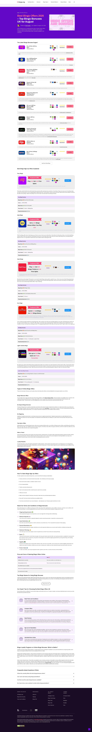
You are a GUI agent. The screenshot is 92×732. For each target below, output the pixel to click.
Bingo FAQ (35, 699)
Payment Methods (54, 2)
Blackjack (65, 700)
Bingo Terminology (51, 698)
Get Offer (70, 46)
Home (18, 12)
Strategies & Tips (51, 695)
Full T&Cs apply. (58, 159)
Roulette (64, 702)
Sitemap (34, 696)
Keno (64, 698)
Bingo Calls (50, 702)
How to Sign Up (51, 705)
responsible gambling (38, 719)
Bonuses (38, 2)
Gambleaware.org (68, 52)
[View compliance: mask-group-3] (24, 711)
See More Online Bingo (46, 163)
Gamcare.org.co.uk (32, 100)
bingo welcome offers (49, 397)
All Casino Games (66, 695)
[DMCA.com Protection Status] (20, 726)
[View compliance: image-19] (36, 711)
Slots (64, 705)
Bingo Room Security (21, 696)
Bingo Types (45, 2)
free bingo (47, 408)
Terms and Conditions (21, 699)
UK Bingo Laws (20, 694)
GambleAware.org (21, 77)
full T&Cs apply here (63, 112)
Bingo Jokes (50, 700)
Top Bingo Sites (31, 2)
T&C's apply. (34, 77)
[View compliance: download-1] (31, 711)
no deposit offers (48, 662)
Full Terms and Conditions (63, 122)
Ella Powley (28, 25)
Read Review (62, 47)
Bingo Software (63, 2)
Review (48, 181)
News (70, 2)
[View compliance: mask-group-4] (18, 711)
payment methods (33, 603)
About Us (34, 694)
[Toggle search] (74, 2)
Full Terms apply (49, 136)
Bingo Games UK (46, 583)
